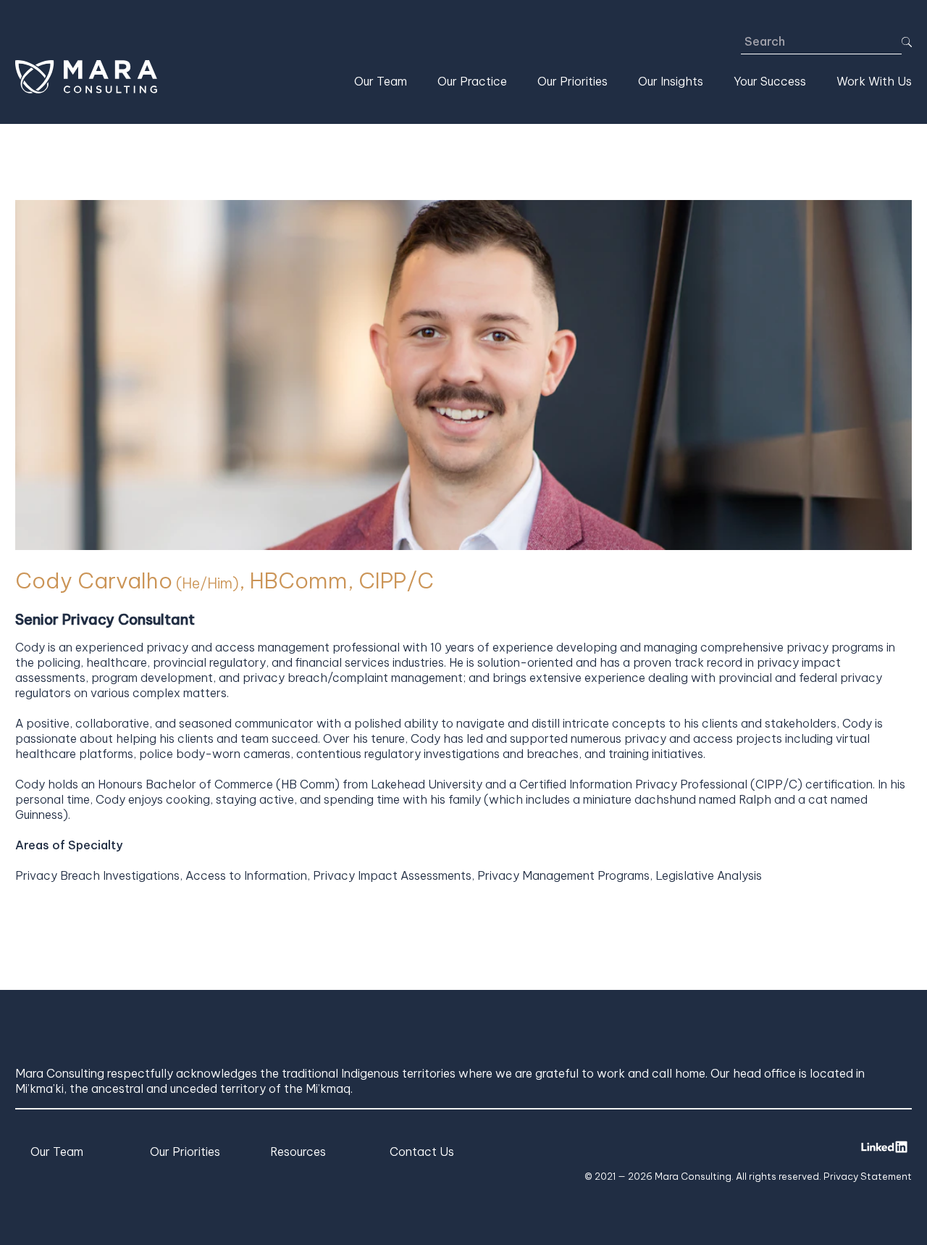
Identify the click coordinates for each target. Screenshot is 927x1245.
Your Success (770, 81)
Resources (298, 1151)
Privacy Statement (867, 1176)
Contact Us (422, 1151)
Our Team (380, 81)
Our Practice (472, 81)
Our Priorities (572, 81)
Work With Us (874, 81)
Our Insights (670, 81)
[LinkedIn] (884, 1147)
